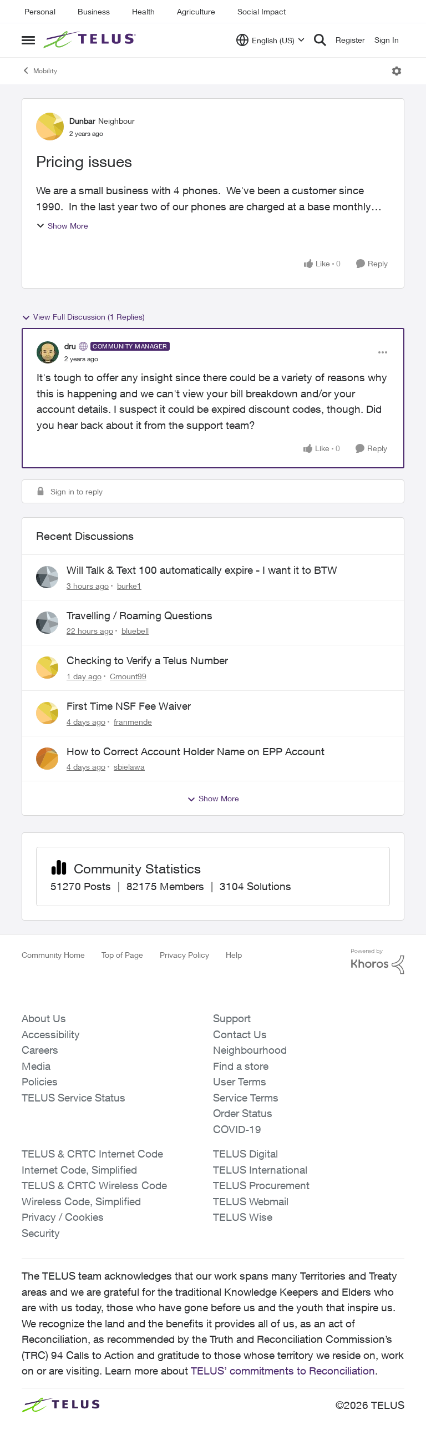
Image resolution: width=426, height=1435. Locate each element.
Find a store (240, 1066)
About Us (44, 1018)
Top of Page (122, 954)
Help (234, 954)
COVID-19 (237, 1129)
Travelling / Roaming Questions (139, 615)
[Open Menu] (396, 71)
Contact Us (240, 1034)
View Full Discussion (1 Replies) (89, 316)
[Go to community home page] (91, 40)
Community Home (53, 954)
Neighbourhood (250, 1050)
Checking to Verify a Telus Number (147, 660)
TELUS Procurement (261, 1185)
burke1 (129, 585)
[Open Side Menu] (28, 40)
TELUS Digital (245, 1154)
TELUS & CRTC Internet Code (92, 1154)
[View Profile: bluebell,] (47, 623)
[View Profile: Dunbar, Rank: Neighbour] (50, 126)
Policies (40, 1081)
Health (143, 11)
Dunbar (82, 120)
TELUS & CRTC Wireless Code (94, 1185)
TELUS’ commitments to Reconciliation (283, 1371)
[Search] (320, 40)
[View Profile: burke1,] (47, 577)
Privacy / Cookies (63, 1217)
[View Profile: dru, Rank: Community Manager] (48, 352)
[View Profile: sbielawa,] (47, 758)
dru (70, 346)
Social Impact (261, 11)
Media (36, 1066)
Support (232, 1018)
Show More (68, 225)
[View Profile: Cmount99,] (47, 667)
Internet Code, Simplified (79, 1170)
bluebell (135, 630)
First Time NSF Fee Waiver (129, 706)
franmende (133, 721)
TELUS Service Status (73, 1098)
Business (94, 11)
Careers (40, 1050)
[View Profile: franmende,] (47, 713)
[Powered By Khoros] (377, 961)
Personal (39, 11)
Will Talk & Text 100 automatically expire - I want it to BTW (202, 570)
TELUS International (260, 1170)
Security (41, 1233)
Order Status (242, 1113)
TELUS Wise (242, 1217)
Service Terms (245, 1098)
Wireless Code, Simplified (81, 1201)
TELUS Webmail (250, 1201)
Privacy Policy (184, 954)
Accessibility (51, 1034)
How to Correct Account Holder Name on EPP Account (195, 751)
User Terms (239, 1081)
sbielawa (129, 766)
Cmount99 (128, 676)
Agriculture (196, 11)
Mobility (45, 71)
